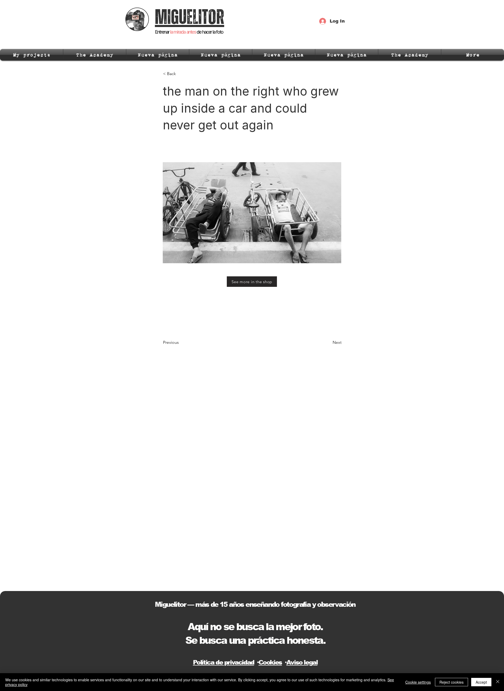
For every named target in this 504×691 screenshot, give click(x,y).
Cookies (270, 662)
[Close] (498, 682)
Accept (481, 682)
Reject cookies (451, 682)
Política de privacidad (223, 662)
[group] (252, 320)
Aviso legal (302, 662)
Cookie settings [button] (418, 682)
